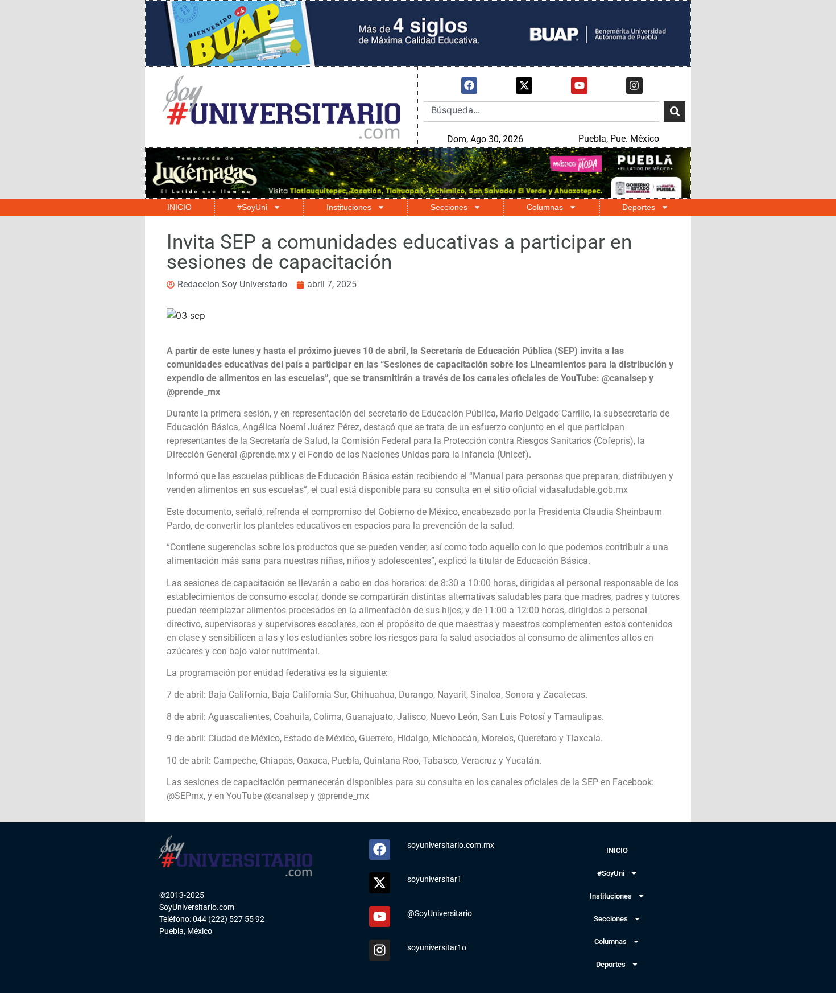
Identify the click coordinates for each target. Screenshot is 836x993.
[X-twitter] (524, 85)
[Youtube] (579, 85)
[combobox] (541, 111)
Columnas (545, 207)
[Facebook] (469, 85)
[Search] (674, 111)
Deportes (638, 207)
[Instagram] (634, 85)
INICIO (179, 207)
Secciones (449, 207)
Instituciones (348, 207)
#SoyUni (252, 207)
